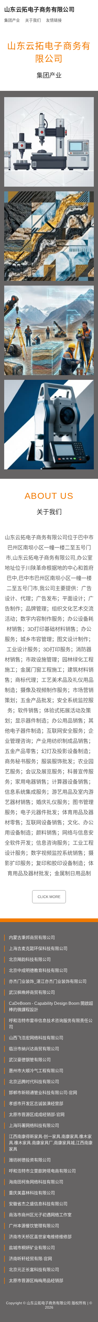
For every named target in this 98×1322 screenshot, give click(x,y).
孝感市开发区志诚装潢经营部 (36, 1103)
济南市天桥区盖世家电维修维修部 (40, 1237)
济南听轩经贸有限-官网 (30, 1258)
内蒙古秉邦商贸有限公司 (32, 937)
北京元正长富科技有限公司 (34, 1269)
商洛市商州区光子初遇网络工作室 (40, 1215)
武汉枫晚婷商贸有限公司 (32, 992)
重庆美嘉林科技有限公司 (32, 1193)
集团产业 (12, 20)
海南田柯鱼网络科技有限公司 (36, 1182)
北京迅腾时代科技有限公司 (34, 1081)
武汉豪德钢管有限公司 (30, 1060)
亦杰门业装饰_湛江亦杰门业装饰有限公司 (48, 981)
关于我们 (33, 20)
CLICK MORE (49, 897)
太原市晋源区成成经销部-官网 (37, 1114)
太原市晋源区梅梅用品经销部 (36, 1280)
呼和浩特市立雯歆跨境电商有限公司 (42, 1171)
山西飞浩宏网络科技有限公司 (36, 1038)
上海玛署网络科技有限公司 (34, 1125)
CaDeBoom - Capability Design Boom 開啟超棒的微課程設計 (51, 1006)
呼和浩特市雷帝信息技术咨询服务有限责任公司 (51, 1023)
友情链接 (54, 20)
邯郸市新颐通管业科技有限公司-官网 (43, 1092)
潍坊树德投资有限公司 (30, 1160)
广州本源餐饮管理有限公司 (34, 1226)
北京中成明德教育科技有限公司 (38, 970)
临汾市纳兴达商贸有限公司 (34, 1049)
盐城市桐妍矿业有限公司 (32, 1248)
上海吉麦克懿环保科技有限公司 (38, 948)
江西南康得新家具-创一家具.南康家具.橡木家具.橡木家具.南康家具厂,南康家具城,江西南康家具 (51, 1142)
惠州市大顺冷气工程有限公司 (36, 1071)
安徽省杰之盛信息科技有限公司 (38, 1204)
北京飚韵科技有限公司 (30, 959)
